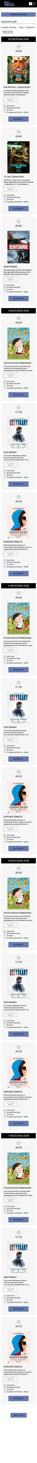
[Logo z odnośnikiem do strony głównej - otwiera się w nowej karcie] (9, 4)
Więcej (18, 1415)
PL (31, 3)
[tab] (8, 27)
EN (34, 3)
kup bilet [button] (18, 119)
